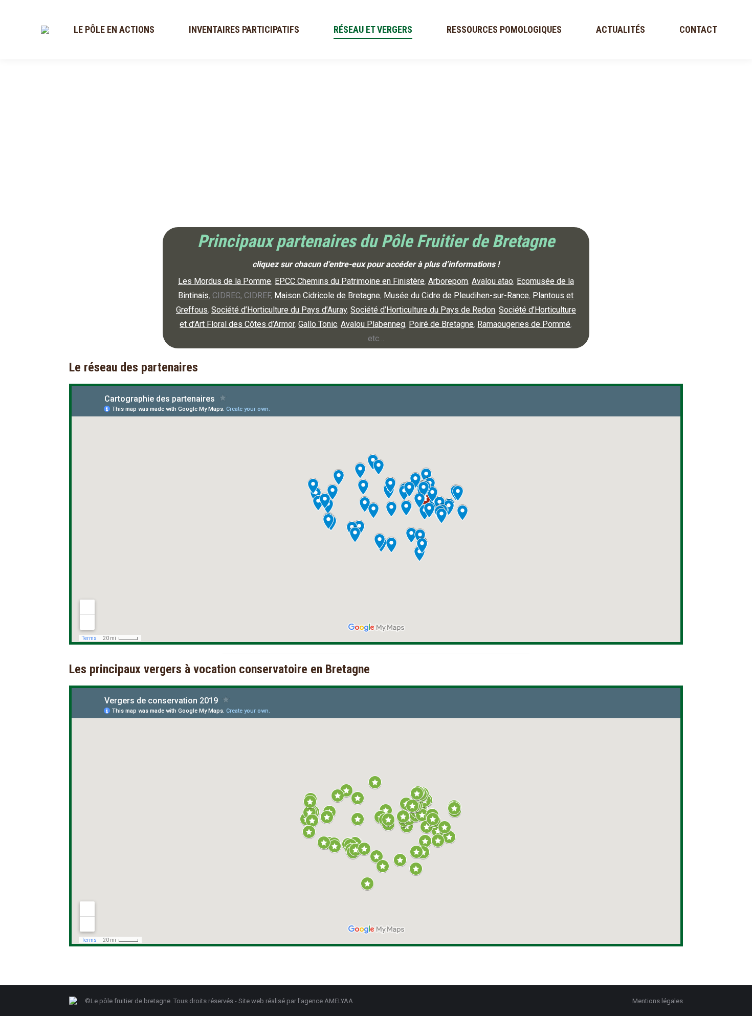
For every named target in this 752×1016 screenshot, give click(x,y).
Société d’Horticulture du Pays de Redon (422, 310)
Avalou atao (492, 281)
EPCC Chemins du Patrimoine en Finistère (350, 281)
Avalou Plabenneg (373, 324)
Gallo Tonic (317, 324)
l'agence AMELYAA (325, 1001)
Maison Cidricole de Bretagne (327, 295)
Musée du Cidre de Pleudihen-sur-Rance (456, 295)
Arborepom (448, 281)
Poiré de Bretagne (441, 324)
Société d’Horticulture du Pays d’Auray (279, 310)
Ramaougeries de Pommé (523, 324)
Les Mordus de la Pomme (224, 281)
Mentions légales (657, 1001)
